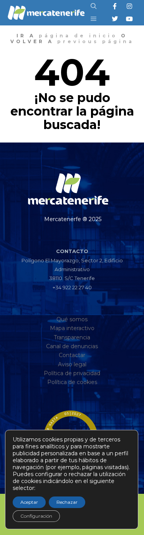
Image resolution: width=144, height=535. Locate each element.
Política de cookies (72, 382)
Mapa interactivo (72, 328)
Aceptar (29, 502)
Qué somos (72, 319)
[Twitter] (115, 19)
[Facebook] (115, 6)
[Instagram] (129, 6)
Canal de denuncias (72, 346)
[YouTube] (129, 19)
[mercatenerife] (46, 12)
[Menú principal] (94, 19)
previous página (95, 41)
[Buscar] (94, 6)
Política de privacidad (72, 373)
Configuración (36, 516)
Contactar (72, 355)
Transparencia (72, 337)
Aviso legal (72, 364)
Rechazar (67, 502)
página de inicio (78, 36)
